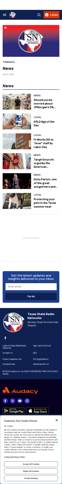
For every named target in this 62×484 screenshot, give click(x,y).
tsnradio (9, 62)
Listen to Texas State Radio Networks (14, 347)
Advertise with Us (41, 364)
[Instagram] (27, 400)
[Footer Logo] (31, 390)
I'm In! (31, 296)
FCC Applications (40, 359)
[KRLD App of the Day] (17, 122)
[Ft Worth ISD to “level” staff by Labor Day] (17, 141)
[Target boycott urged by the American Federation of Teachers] (17, 161)
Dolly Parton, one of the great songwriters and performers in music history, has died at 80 (46, 188)
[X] (12, 400)
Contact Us (8, 353)
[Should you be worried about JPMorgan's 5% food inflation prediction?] (17, 102)
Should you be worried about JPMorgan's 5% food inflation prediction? (44, 107)
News (8, 68)
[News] (31, 41)
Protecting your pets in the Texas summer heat (45, 202)
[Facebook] (5, 338)
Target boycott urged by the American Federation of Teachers (44, 167)
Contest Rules (9, 364)
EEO (35, 353)
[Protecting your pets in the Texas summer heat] (17, 201)
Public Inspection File (12, 359)
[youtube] (19, 400)
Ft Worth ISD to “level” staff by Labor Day (44, 143)
